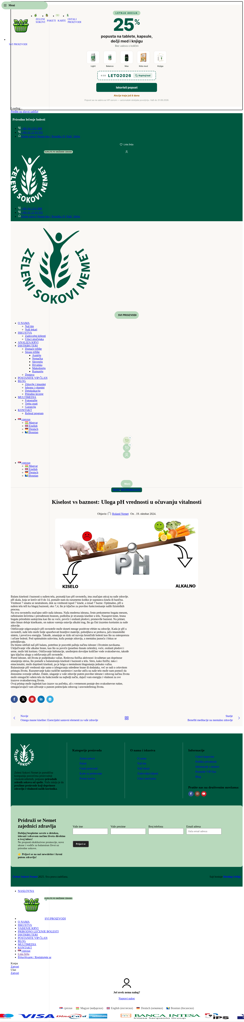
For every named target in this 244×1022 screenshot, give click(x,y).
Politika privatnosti (205, 761)
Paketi (82, 763)
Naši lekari (143, 768)
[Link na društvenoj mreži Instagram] (197, 794)
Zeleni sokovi (87, 758)
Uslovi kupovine (204, 756)
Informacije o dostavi (207, 766)
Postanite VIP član (205, 771)
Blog (198, 776)
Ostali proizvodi (88, 768)
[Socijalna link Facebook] (191, 794)
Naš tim (141, 763)
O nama (141, 758)
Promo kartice (87, 778)
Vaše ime (78, 826)
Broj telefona (155, 826)
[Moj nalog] (127, 454)
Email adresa (193, 826)
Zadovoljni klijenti (147, 773)
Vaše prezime (118, 826)
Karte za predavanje (90, 773)
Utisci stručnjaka (146, 778)
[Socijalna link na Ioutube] (203, 794)
